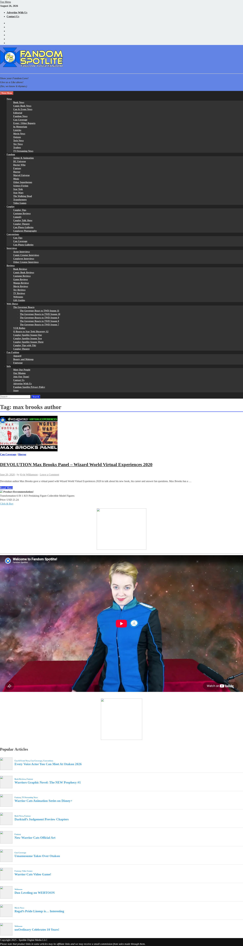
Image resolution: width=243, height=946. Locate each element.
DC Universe (19, 161)
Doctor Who (19, 165)
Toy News (18, 144)
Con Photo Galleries (23, 227)
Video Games (19, 203)
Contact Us (13, 16)
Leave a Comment (49, 474)
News (9, 99)
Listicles (17, 130)
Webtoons (18, 297)
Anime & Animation (23, 158)
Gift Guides (19, 300)
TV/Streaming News (23, 151)
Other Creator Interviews (26, 262)
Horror (16, 172)
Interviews (12, 248)
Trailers (17, 147)
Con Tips (17, 238)
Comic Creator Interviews (26, 255)
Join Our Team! (21, 376)
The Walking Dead (22, 196)
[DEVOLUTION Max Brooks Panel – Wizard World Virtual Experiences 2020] (121, 434)
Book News (18, 102)
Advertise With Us (17, 12)
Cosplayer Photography (25, 231)
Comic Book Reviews (23, 272)
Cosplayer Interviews (23, 258)
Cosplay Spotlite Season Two (27, 338)
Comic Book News (22, 106)
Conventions (13, 234)
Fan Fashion (13, 352)
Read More (6, 487)
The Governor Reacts (23, 307)
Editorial (17, 113)
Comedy (17, 217)
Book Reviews (20, 269)
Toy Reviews (19, 290)
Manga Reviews (21, 283)
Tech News (18, 140)
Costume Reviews (22, 213)
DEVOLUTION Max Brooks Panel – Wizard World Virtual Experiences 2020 (76, 464)
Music (16, 179)
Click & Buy (6, 503)
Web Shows (12, 304)
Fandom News (20, 116)
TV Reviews (19, 293)
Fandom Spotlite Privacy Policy (29, 387)
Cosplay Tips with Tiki (24, 345)
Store (16, 390)
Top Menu (5, 1)
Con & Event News (22, 109)
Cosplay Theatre (21, 224)
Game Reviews (20, 279)
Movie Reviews (20, 286)
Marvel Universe (21, 175)
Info (9, 366)
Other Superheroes (22, 182)
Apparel (17, 356)
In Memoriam (20, 126)
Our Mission (19, 373)
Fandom (11, 154)
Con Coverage (20, 120)
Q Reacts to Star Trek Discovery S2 (30, 331)
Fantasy (17, 168)
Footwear (18, 363)
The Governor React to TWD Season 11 (39, 310)
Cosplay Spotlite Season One (27, 335)
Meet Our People (21, 370)
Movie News (19, 133)
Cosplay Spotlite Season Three (28, 342)
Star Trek (18, 189)
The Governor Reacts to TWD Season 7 (39, 324)
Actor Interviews (21, 251)
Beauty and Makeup (23, 359)
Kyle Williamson (29, 474)
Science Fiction (20, 186)
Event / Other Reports (24, 123)
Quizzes (17, 137)
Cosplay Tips (19, 210)
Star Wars (18, 192)
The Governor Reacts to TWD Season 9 (39, 317)
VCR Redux (19, 328)
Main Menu (6, 93)
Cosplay (11, 206)
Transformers (20, 199)
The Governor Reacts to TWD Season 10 (40, 314)
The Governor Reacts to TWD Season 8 (39, 321)
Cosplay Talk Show (22, 220)
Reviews (11, 265)
